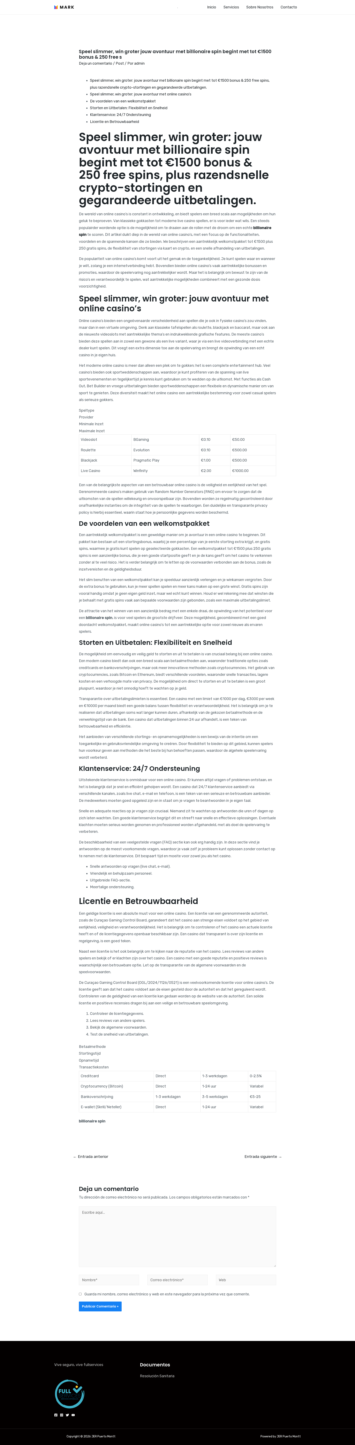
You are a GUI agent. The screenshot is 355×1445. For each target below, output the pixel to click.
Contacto (289, 7)
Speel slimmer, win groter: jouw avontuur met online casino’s (140, 94)
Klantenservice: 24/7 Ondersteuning (120, 114)
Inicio (211, 7)
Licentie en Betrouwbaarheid (114, 121)
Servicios (231, 7)
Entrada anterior (90, 1156)
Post (120, 63)
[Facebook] (56, 1415)
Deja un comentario (95, 63)
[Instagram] (61, 1415)
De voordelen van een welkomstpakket (123, 101)
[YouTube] (73, 1415)
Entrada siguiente (263, 1156)
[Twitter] (67, 1415)
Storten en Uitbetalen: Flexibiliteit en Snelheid (128, 108)
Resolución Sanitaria (157, 1376)
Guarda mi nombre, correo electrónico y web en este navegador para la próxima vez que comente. (167, 1294)
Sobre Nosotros (259, 7)
